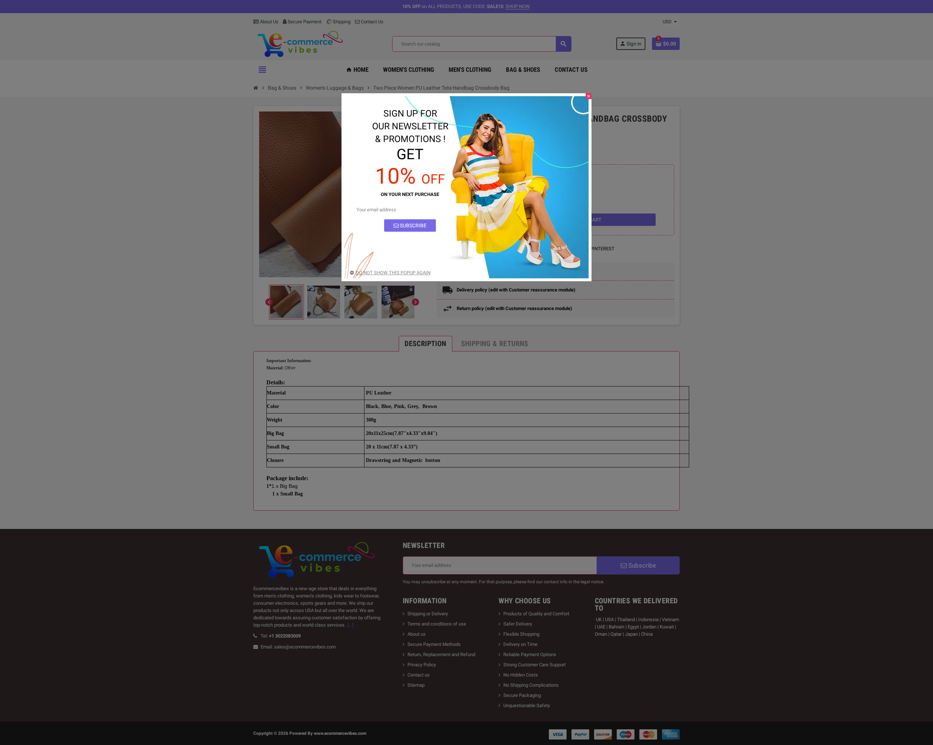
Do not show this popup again (393, 272)
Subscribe (412, 225)
